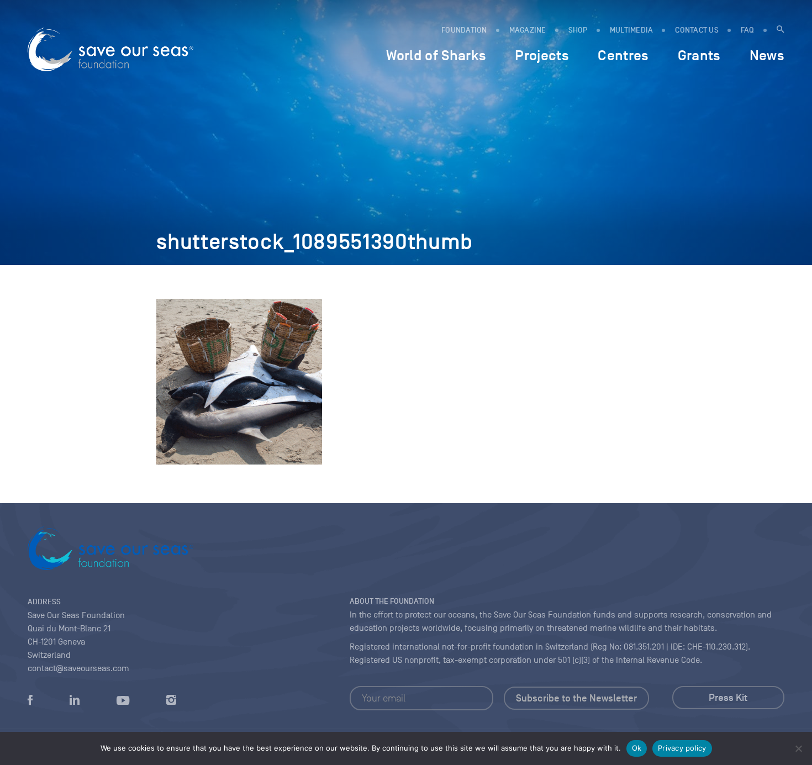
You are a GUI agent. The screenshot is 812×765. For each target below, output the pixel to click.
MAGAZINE (527, 30)
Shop (578, 30)
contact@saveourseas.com (78, 668)
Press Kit (728, 698)
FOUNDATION (464, 30)
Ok (637, 747)
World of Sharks (436, 55)
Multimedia (631, 30)
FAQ (748, 30)
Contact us (697, 30)
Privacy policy (682, 747)
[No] (798, 748)
